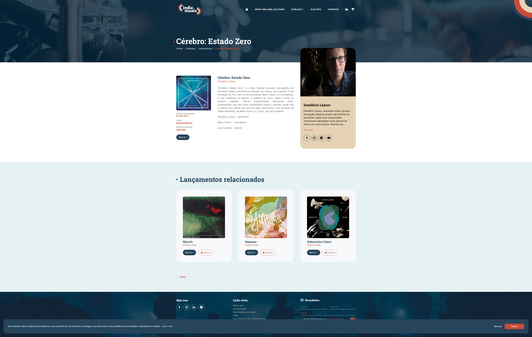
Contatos (333, 9)
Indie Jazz (181, 130)
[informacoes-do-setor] (346, 9)
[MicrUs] (204, 218)
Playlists (316, 9)
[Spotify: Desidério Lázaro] (321, 138)
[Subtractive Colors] (328, 218)
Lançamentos (205, 48)
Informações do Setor (244, 312)
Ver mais (308, 129)
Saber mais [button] (167, 326)
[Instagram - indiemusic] (187, 307)
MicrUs (188, 241)
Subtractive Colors (319, 241)
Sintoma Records (184, 123)
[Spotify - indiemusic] (201, 307)
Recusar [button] (498, 326)
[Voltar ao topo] (512, 324)
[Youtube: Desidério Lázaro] (329, 138)
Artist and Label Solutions (269, 9)
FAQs (235, 315)
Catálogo (296, 9)
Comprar (206, 252)
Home (179, 48)
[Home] (246, 9)
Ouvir (183, 137)
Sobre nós (238, 305)
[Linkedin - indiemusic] (194, 307)
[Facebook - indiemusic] (179, 307)
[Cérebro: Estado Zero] (193, 94)
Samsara (250, 241)
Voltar (182, 277)
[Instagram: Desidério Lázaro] (314, 138)
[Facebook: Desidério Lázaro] (307, 138)
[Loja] (352, 9)
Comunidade (239, 308)
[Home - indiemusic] (189, 9)
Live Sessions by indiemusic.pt (249, 318)
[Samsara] (266, 218)
